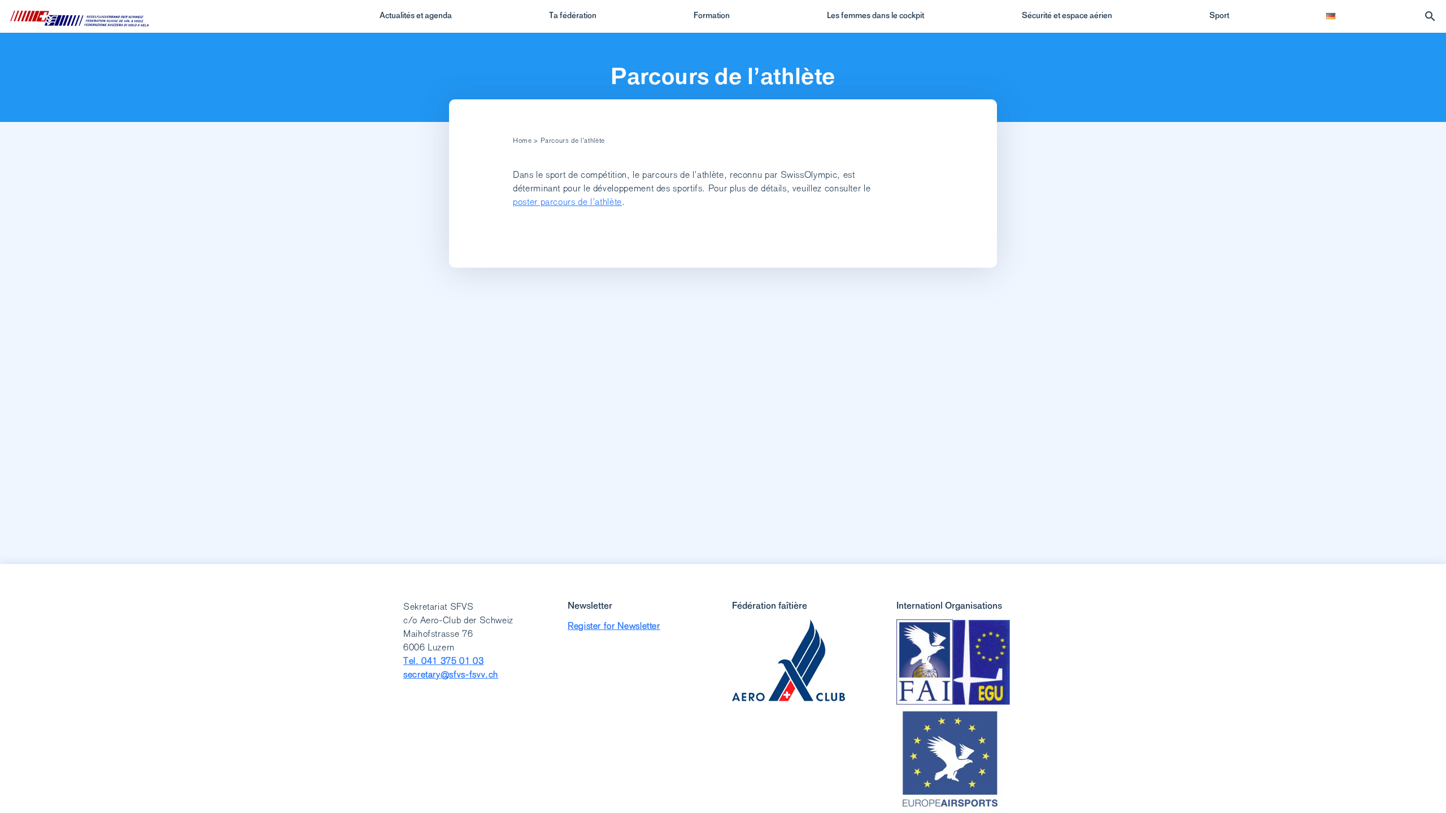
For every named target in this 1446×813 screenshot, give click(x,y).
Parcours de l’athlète (723, 76)
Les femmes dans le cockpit (875, 15)
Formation (712, 15)
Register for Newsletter (614, 626)
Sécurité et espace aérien (1067, 15)
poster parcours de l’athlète (567, 202)
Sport (1219, 15)
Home (522, 140)
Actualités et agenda (416, 15)
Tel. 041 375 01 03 (443, 661)
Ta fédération (572, 15)
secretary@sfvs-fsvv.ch (450, 674)
